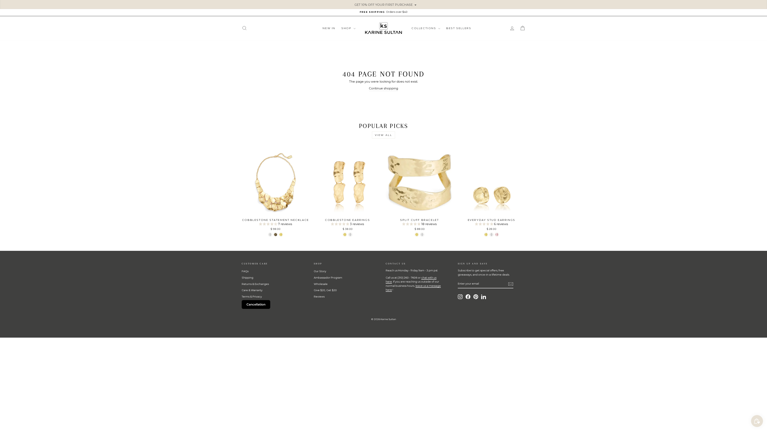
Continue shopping (383, 88)
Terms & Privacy (252, 296)
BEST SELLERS (458, 28)
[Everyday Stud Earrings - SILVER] (491, 234)
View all (383, 134)
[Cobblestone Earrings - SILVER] (350, 234)
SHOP (347, 28)
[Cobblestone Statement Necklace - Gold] (281, 234)
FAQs (245, 271)
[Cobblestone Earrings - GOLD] (345, 234)
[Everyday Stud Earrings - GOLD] (486, 234)
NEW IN (329, 28)
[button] (268, 224)
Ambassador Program (328, 277)
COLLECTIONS (424, 28)
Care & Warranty (252, 290)
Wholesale (321, 284)
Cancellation (255, 304)
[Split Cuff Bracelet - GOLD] (417, 234)
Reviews (319, 296)
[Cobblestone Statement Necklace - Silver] (270, 234)
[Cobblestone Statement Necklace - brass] (275, 234)
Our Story (320, 271)
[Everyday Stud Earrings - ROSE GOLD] (497, 234)
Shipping (247, 277)
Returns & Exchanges (255, 284)
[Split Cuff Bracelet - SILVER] (422, 234)
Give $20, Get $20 (325, 290)
